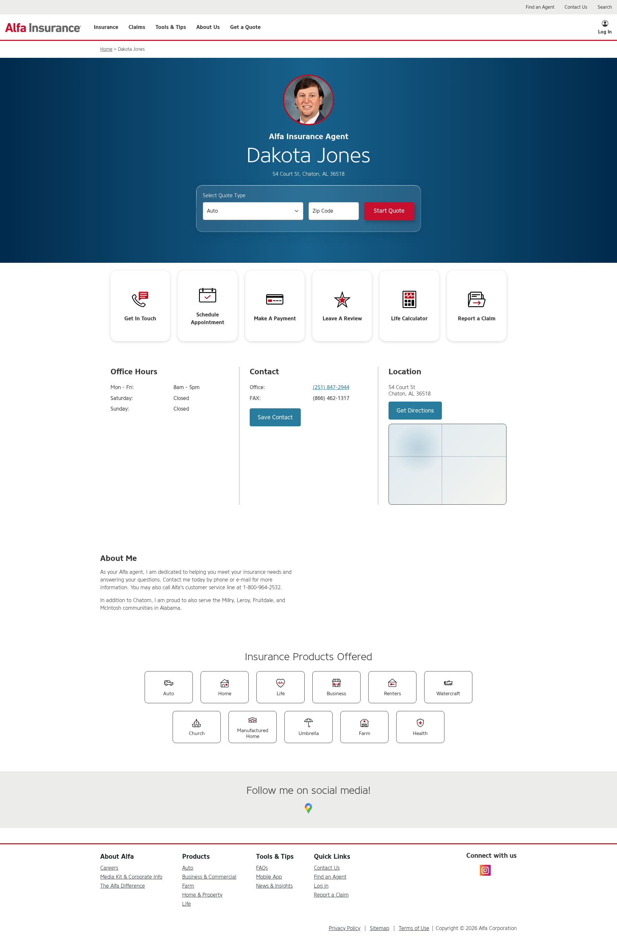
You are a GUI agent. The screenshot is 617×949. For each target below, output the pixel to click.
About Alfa (117, 856)
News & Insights (274, 885)
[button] (106, 27)
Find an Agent (330, 877)
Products (196, 856)
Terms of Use (414, 928)
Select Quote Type (224, 195)
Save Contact (275, 417)
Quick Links (332, 856)
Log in (321, 885)
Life (186, 903)
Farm (188, 885)
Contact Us (327, 868)
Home (106, 49)
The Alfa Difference (122, 885)
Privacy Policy (344, 928)
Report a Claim (331, 894)
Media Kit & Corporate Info (131, 877)
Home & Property (202, 894)
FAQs (262, 868)
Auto (187, 868)
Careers (109, 868)
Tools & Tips (275, 856)
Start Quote (389, 211)
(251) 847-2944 (331, 387)
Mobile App (269, 877)
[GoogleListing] (308, 808)
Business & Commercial (209, 877)
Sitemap (379, 928)
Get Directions (415, 410)
